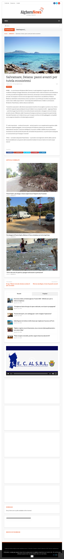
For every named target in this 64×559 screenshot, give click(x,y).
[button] (32, 360)
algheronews (19, 84)
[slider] (31, 373)
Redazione (12, 3)
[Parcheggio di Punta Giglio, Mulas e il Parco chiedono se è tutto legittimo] (30, 215)
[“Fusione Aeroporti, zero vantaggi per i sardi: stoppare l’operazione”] (10, 315)
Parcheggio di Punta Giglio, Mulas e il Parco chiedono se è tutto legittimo (28, 235)
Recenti (19, 293)
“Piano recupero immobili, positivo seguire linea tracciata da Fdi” (32, 336)
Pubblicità (7, 3)
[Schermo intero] (56, 373)
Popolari (45, 293)
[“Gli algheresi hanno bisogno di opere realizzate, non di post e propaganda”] (10, 307)
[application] (32, 360)
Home (5, 33)
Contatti (18, 3)
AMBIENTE (11, 33)
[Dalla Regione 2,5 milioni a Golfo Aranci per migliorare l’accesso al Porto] (10, 322)
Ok (32, 556)
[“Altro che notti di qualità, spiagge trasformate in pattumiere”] (32, 254)
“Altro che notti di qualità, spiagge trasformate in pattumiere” (24, 272)
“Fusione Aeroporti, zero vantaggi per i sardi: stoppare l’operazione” (33, 313)
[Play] (8, 373)
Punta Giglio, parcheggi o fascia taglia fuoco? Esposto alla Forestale (26, 193)
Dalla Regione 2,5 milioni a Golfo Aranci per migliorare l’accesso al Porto (36, 29)
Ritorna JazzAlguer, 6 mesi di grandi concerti (45, 284)
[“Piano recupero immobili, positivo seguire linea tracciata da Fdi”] (10, 336)
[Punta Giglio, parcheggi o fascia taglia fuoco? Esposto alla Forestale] (32, 177)
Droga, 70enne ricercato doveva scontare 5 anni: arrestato (18, 284)
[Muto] (53, 373)
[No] (62, 554)
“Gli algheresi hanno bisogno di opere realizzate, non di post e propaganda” (35, 306)
